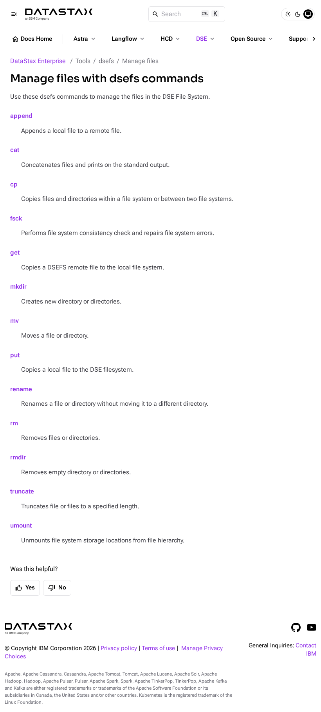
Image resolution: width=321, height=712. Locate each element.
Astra (85, 38)
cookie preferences (105, 647)
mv (14, 320)
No (57, 587)
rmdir (18, 457)
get (15, 252)
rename (21, 389)
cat (14, 150)
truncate (22, 491)
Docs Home (31, 39)
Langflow (129, 38)
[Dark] (298, 14)
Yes (25, 587)
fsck (16, 218)
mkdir (18, 286)
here (194, 668)
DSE (206, 38)
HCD (170, 38)
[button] (315, 615)
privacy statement (104, 690)
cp (14, 184)
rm (14, 423)
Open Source (252, 38)
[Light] (287, 14)
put (15, 355)
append (21, 115)
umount (21, 525)
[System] (308, 14)
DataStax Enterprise (38, 61)
